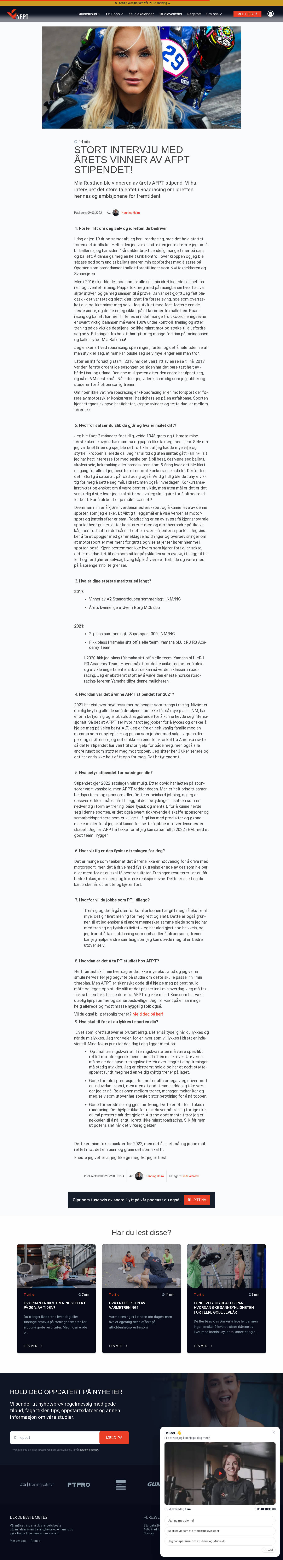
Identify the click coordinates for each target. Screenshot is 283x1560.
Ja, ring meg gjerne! (181, 1520)
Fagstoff (194, 14)
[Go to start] (18, 14)
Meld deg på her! (147, 1014)
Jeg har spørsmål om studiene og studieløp (197, 1541)
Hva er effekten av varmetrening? (127, 1305)
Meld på (114, 1438)
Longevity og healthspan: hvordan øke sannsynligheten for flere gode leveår (224, 1307)
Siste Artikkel (190, 1176)
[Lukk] (274, 1432)
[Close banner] (115, 3)
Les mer (31, 1346)
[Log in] (270, 13)
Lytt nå (199, 1200)
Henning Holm (131, 212)
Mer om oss (18, 1540)
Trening (29, 1294)
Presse (35, 1540)
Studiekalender (141, 14)
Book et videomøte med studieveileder (193, 1531)
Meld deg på (247, 14)
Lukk (270, 1549)
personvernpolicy (89, 1449)
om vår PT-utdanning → (145, 3)
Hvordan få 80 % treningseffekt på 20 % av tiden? (55, 1305)
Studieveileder (170, 14)
